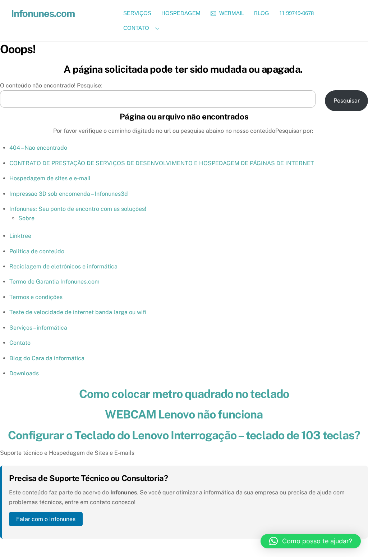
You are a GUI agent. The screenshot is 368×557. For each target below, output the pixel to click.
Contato (136, 28)
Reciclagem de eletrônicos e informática (63, 266)
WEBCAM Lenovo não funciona (184, 414)
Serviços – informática (38, 327)
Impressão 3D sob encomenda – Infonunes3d (68, 193)
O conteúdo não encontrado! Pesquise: (51, 85)
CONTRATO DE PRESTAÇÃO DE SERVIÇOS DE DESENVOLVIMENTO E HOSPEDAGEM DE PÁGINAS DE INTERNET (161, 163)
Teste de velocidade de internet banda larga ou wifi (77, 312)
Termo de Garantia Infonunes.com (54, 281)
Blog (261, 13)
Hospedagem (181, 13)
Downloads (24, 373)
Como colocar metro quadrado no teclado (184, 393)
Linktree (20, 235)
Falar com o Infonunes (45, 519)
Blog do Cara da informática (46, 358)
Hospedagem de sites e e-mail (50, 178)
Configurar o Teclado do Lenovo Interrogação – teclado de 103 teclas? (184, 435)
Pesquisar (347, 100)
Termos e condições (36, 297)
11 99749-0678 (296, 13)
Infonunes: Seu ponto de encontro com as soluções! (77, 208)
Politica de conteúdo (36, 251)
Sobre (26, 218)
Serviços (137, 13)
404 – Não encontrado (38, 147)
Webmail (231, 13)
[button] (311, 541)
